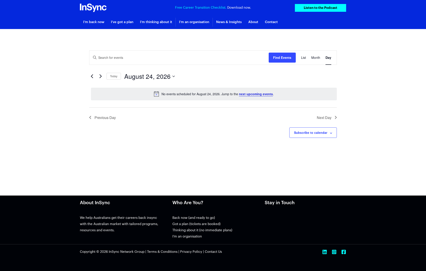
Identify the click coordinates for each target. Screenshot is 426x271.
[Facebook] (343, 251)
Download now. (239, 7)
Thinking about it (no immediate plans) (202, 230)
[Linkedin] (324, 251)
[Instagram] (334, 251)
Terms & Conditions (162, 251)
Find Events (282, 57)
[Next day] (100, 76)
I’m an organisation (187, 236)
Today (113, 76)
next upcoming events (256, 94)
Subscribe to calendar (310, 132)
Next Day (324, 117)
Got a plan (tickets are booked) (196, 224)
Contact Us (213, 251)
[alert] (214, 94)
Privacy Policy (191, 251)
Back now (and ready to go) (193, 218)
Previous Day (105, 117)
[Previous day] (92, 76)
